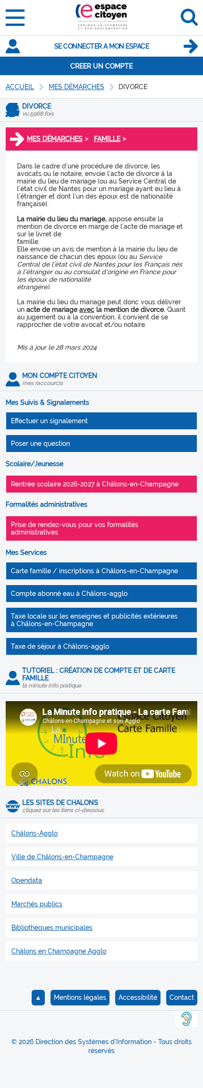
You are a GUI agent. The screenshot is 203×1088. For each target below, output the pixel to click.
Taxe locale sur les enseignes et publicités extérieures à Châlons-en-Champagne (94, 620)
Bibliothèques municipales (52, 927)
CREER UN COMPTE (101, 66)
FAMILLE (107, 138)
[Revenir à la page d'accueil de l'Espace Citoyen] (101, 15)
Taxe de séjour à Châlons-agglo (60, 646)
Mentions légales (80, 997)
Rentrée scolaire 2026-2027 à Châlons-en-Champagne (94, 484)
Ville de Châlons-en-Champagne (62, 857)
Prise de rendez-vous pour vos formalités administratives (74, 528)
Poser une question (40, 443)
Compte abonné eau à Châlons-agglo (69, 593)
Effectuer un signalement (49, 421)
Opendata (26, 880)
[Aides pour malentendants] (186, 1019)
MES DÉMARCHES (76, 87)
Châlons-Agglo (34, 833)
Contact (181, 997)
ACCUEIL (20, 87)
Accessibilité (137, 997)
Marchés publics (36, 904)
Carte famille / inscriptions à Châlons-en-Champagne (94, 571)
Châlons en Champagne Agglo (58, 951)
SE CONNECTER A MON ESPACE (101, 46)
